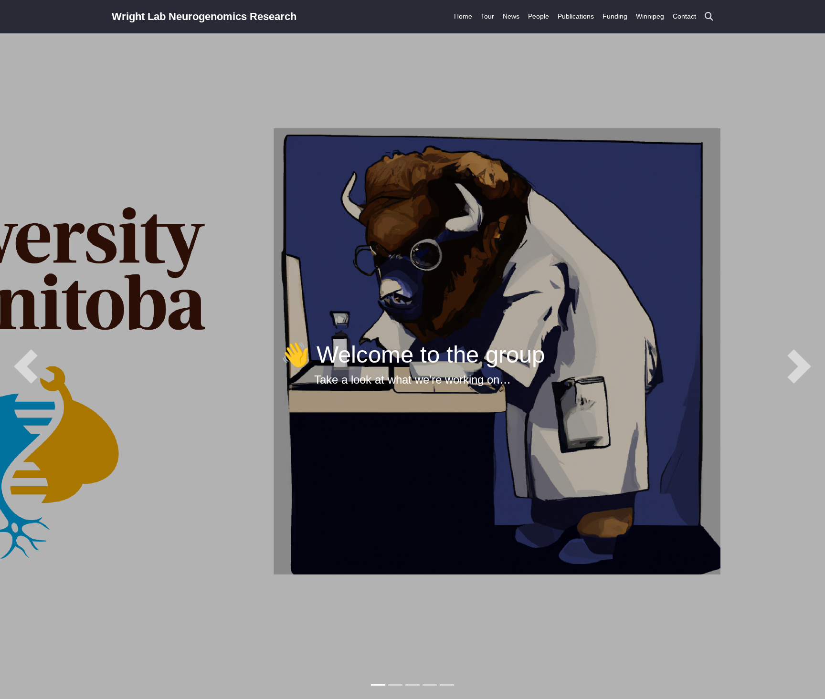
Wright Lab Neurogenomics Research (204, 16)
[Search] (709, 16)
